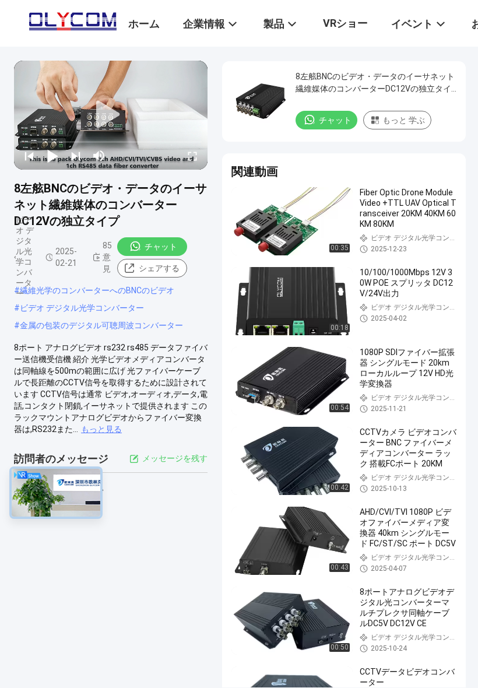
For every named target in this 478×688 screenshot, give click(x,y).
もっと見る (101, 429)
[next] (75, 155)
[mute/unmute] (99, 155)
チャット (161, 246)
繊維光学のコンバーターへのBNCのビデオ (97, 290)
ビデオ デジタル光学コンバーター (82, 308)
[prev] (29, 155)
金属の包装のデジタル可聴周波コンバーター (101, 325)
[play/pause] (52, 155)
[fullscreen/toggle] (192, 155)
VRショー (345, 23)
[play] (110, 114)
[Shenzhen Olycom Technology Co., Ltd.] (73, 18)
